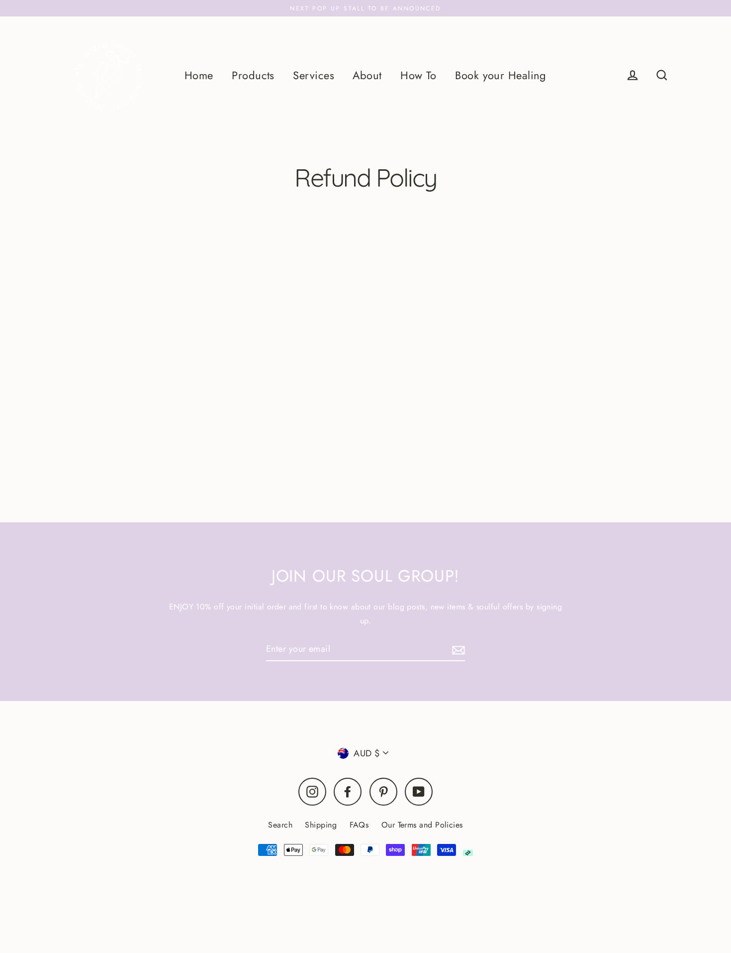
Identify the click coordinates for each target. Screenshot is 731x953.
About (367, 75)
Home (198, 75)
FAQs (359, 825)
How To (418, 75)
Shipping (321, 825)
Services (313, 75)
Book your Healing (501, 75)
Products (253, 75)
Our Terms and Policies (422, 825)
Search (280, 825)
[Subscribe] (457, 649)
